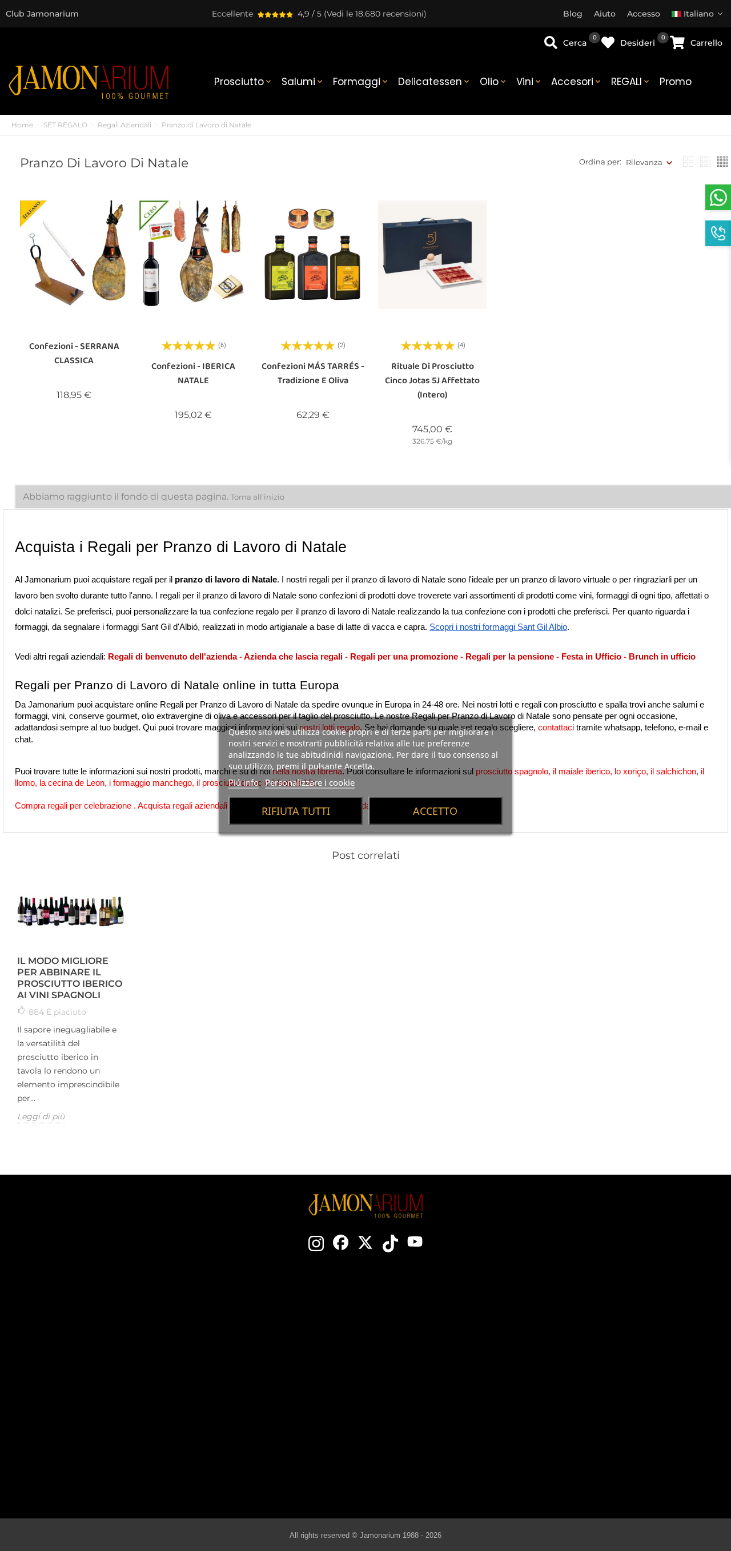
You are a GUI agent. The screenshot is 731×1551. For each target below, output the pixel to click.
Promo (676, 82)
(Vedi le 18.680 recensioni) (375, 14)
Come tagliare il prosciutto (461, 1352)
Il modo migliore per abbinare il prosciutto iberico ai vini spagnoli (69, 977)
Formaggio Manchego (462, 1454)
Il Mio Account (626, 1420)
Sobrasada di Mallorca (461, 1437)
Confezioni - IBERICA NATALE (193, 373)
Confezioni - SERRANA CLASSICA (74, 353)
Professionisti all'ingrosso (282, 1403)
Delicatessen (434, 82)
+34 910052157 (138, 1393)
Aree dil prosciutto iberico (461, 1386)
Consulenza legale (625, 1369)
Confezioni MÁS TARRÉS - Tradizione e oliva (313, 373)
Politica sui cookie (625, 1386)
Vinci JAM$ (281, 1352)
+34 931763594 (79, 1393)
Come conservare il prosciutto (462, 1369)
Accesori (577, 82)
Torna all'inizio (257, 496)
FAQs (626, 1403)
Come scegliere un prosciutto (461, 1334)
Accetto (435, 811)
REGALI (631, 82)
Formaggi (361, 82)
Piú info (243, 782)
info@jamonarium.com (104, 1350)
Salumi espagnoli (461, 1403)
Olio (494, 82)
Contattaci (281, 1317)
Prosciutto (243, 82)
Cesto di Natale (282, 1386)
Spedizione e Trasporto (626, 1334)
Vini (529, 82)
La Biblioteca (461, 1471)
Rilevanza (644, 162)
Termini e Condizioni (625, 1352)
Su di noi (282, 1369)
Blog (281, 1437)
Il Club (282, 1334)
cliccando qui (114, 1372)
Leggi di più (41, 1116)
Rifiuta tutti (296, 811)
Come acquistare (626, 1317)
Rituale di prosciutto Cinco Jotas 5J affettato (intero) (432, 380)
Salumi (303, 82)
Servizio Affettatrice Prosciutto (281, 1420)
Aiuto (626, 1437)
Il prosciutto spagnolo (462, 1317)
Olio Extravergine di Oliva (461, 1420)
